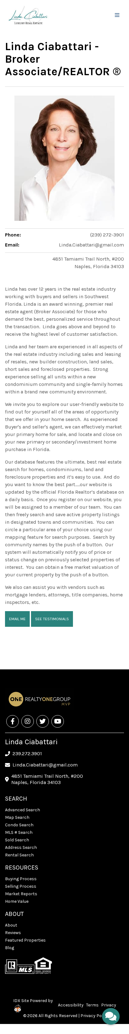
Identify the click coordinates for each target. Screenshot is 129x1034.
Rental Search (19, 855)
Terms (92, 1005)
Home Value (16, 901)
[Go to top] (112, 1000)
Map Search (17, 817)
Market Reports (21, 893)
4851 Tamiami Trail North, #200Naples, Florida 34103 (47, 779)
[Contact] (111, 986)
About (11, 925)
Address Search (21, 847)
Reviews (13, 932)
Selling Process (20, 886)
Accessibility (71, 1005)
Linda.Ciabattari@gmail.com (91, 245)
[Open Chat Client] (111, 1016)
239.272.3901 (27, 753)
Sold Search (17, 840)
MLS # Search (19, 832)
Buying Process (21, 878)
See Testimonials (52, 618)
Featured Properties (25, 940)
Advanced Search (22, 810)
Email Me (17, 618)
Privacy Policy (94, 1015)
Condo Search (19, 825)
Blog (9, 947)
